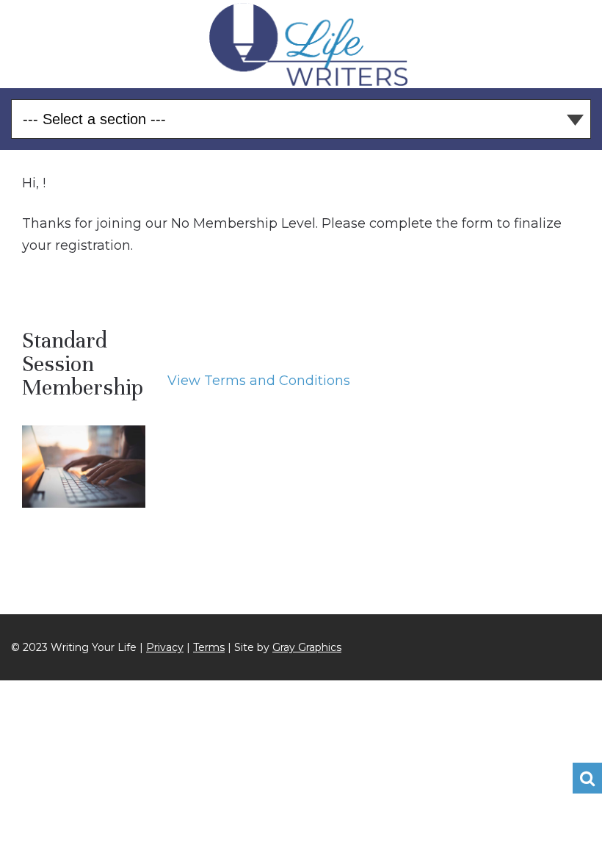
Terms (209, 647)
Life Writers (308, 44)
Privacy (165, 647)
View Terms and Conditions (258, 381)
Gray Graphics (306, 647)
